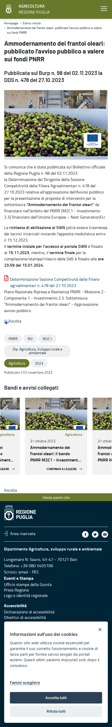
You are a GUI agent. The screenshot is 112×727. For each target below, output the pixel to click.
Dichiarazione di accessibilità (29, 612)
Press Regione (16, 590)
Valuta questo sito (56, 497)
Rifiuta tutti (56, 711)
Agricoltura (73, 434)
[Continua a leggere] (56, 413)
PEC (35, 572)
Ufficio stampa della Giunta (28, 584)
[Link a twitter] (95, 534)
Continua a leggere (62, 469)
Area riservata (22, 533)
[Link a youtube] (105, 534)
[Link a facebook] (85, 534)
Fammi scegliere (25, 682)
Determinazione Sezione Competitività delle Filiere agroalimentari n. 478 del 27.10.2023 (54, 282)
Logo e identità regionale (26, 595)
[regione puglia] (9, 9)
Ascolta (14, 321)
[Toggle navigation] (104, 9)
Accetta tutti (56, 698)
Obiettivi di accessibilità (25, 617)
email (23, 572)
